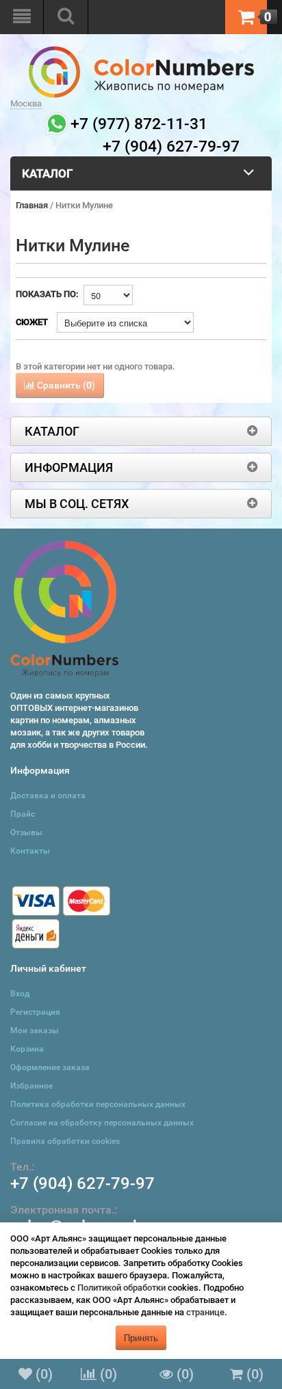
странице (205, 1312)
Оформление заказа (50, 1067)
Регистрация (35, 1012)
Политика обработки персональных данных (97, 1104)
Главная (32, 205)
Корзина (27, 1049)
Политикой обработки (121, 1287)
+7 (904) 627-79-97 (82, 1183)
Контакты (30, 851)
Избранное (31, 1086)
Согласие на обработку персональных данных (102, 1122)
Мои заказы (34, 1030)
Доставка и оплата (48, 795)
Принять (141, 1337)
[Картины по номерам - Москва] (141, 52)
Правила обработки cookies (65, 1141)
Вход (19, 993)
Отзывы (26, 832)
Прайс (22, 814)
